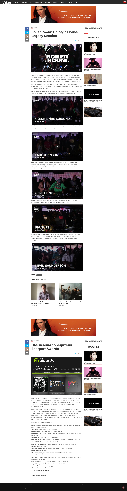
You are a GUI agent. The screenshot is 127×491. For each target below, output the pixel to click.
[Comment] (27, 36)
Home (32, 27)
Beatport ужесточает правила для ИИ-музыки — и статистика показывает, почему (93, 101)
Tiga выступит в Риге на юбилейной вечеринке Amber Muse (92, 53)
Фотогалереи (38, 2)
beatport (44, 475)
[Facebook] (27, 29)
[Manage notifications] (123, 487)
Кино (31, 2)
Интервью (47, 2)
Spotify (71, 2)
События (55, 2)
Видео (36, 27)
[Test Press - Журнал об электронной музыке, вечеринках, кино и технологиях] (7, 2)
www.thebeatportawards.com (40, 470)
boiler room (38, 274)
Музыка (24, 2)
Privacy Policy (86, 484)
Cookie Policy (93, 484)
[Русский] (87, 33)
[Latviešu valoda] (85, 33)
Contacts (100, 484)
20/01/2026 (34, 305)
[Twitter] (27, 32)
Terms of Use (79, 484)
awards (38, 475)
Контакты (63, 2)
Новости (17, 2)
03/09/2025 (61, 305)
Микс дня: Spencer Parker (90, 85)
